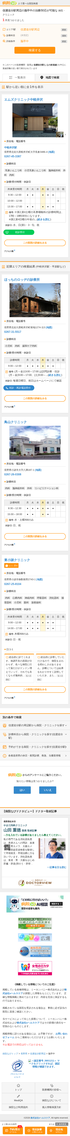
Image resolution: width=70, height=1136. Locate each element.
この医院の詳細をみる (35, 242)
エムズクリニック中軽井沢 (23, 99)
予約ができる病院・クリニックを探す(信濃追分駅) (37, 746)
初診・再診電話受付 (20, 387)
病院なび (9, 3)
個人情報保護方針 (51, 1107)
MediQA (18, 1100)
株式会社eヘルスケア (28, 1022)
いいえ (48, 790)
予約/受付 (15, 1129)
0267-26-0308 (12, 474)
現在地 (59, 1129)
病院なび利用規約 (18, 1107)
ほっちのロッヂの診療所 (22, 279)
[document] (35, 174)
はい (22, 790)
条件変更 (62, 1124)
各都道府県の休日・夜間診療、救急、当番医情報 (34, 755)
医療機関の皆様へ (51, 1089)
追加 (64, 36)
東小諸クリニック (17, 560)
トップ (18, 1089)
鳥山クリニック (15, 422)
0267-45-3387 (12, 156)
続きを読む (44, 219)
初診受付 (20, 232)
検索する (35, 50)
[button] (7, 847)
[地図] (51, 152)
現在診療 (37, 1129)
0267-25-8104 (12, 584)
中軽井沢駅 (10, 147)
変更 (64, 30)
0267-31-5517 (12, 331)
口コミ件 (13, 565)
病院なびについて (51, 1100)
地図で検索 (52, 77)
